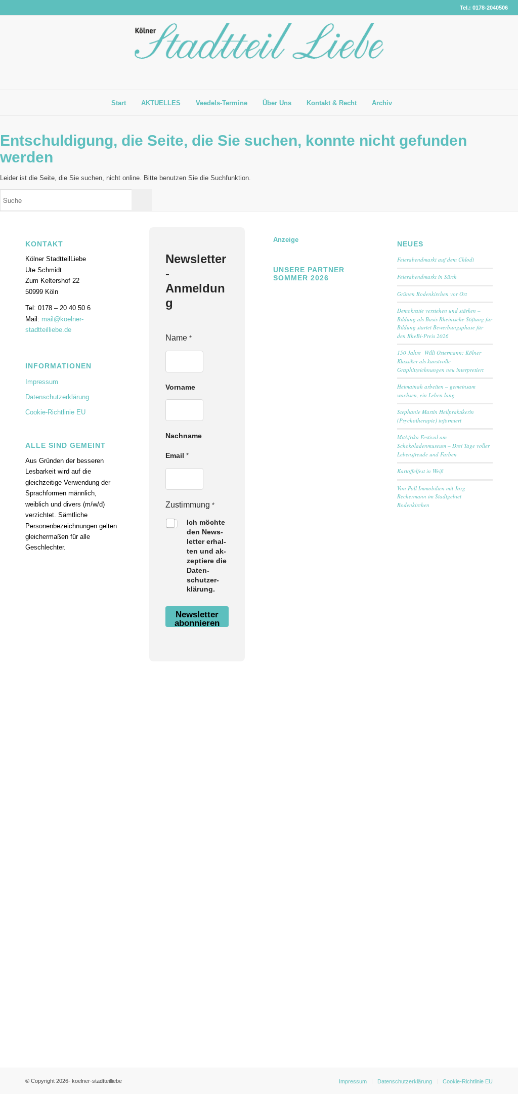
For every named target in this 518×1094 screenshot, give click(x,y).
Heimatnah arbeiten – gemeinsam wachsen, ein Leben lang (436, 391)
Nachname (183, 436)
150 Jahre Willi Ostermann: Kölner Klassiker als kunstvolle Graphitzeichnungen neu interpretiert (441, 361)
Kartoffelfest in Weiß (420, 471)
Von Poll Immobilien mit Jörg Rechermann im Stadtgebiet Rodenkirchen (431, 496)
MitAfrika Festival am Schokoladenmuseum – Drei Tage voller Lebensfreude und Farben (443, 445)
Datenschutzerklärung (57, 397)
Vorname (180, 387)
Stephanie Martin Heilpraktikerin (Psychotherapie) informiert (435, 416)
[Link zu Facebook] (485, 52)
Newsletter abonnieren (197, 618)
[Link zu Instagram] (500, 52)
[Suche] (407, 102)
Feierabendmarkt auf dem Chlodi (435, 259)
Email (177, 455)
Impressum (41, 382)
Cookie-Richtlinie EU (55, 412)
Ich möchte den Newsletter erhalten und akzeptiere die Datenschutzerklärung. (207, 555)
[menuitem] (119, 103)
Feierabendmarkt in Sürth (427, 276)
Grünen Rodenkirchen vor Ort (432, 294)
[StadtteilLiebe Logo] (259, 60)
